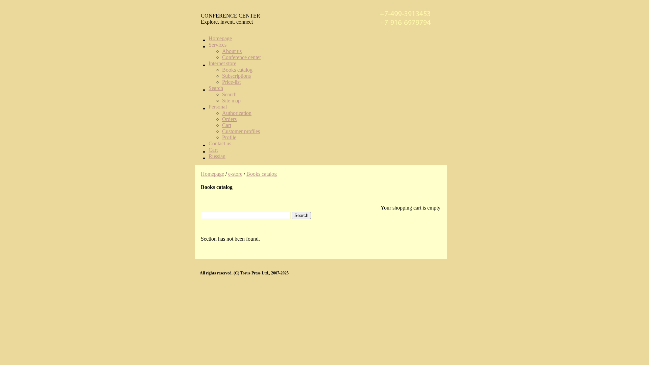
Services (217, 45)
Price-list (231, 82)
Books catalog (237, 70)
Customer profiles (241, 131)
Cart (226, 125)
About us (232, 51)
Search (216, 88)
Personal (218, 107)
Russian (217, 156)
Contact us (220, 143)
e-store (235, 174)
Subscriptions (236, 76)
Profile (229, 137)
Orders (229, 119)
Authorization (236, 113)
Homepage (220, 38)
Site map (231, 100)
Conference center (241, 57)
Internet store (222, 63)
